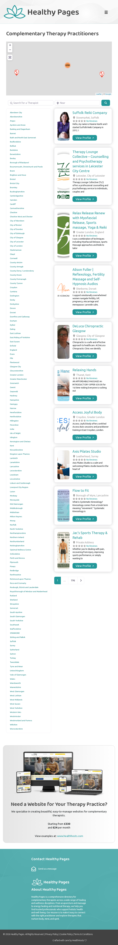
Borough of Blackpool (19, 163)
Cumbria (13, 292)
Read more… (85, 138)
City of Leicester (17, 242)
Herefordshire (16, 412)
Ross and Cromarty (18, 583)
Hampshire (14, 400)
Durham (13, 321)
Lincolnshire (15, 479)
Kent (12, 446)
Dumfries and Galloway (20, 317)
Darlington (14, 296)
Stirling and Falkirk (17, 637)
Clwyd (12, 254)
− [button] (10, 50)
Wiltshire (13, 725)
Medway (13, 496)
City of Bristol (16, 225)
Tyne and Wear (16, 666)
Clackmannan (16, 250)
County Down (16, 275)
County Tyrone (16, 283)
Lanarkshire (15, 462)
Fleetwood (14, 362)
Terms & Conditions (83, 934)
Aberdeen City (16, 112)
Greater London (17, 375)
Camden (13, 200)
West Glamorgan (17, 691)
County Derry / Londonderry (22, 271)
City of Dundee (16, 229)
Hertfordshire (15, 417)
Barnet (13, 133)
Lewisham (14, 475)
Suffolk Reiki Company (90, 113)
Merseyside (14, 500)
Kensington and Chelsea (20, 441)
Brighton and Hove (18, 175)
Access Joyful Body (87, 412)
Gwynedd (14, 391)
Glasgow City (15, 366)
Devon (13, 308)
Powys (12, 566)
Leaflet (99, 94)
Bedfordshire (15, 142)
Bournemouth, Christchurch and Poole (26, 167)
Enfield (13, 346)
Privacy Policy (51, 934)
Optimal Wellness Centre (20, 550)
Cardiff (13, 204)
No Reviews (91, 121)
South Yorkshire (16, 621)
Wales (12, 679)
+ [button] (10, 45)
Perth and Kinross (17, 558)
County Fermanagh (18, 279)
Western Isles (15, 712)
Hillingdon (14, 421)
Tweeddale (14, 662)
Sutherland (14, 650)
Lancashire (14, 466)
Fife (11, 358)
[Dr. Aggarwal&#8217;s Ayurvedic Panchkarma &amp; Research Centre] (102, 74)
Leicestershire (16, 471)
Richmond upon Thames (20, 579)
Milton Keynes (16, 516)
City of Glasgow (16, 237)
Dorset (13, 312)
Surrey (12, 645)
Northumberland (17, 541)
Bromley (13, 187)
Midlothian (14, 512)
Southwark (14, 625)
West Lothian (15, 696)
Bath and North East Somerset (23, 138)
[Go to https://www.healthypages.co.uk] (47, 11)
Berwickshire (15, 154)
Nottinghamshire (17, 546)
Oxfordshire (15, 554)
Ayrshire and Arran (18, 125)
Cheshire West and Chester (21, 217)
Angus (12, 121)
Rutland (13, 596)
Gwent (13, 387)
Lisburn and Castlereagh (20, 483)
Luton (12, 492)
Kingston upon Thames (20, 454)
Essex (12, 354)
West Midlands (16, 700)
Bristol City (14, 183)
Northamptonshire (18, 533)
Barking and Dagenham (20, 129)
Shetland (14, 600)
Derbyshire (14, 304)
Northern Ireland (17, 537)
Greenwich (14, 383)
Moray (12, 521)
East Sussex (15, 342)
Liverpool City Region (19, 487)
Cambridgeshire (16, 196)
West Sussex (15, 704)
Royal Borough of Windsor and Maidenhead (28, 591)
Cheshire (13, 212)
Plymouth (14, 562)
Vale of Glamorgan (18, 675)
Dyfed (12, 325)
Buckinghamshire (17, 192)
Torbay (13, 658)
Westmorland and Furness (21, 720)
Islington (13, 437)
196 (73, 580)
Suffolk (13, 641)
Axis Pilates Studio (87, 451)
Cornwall (13, 258)
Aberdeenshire (16, 117)
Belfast (13, 146)
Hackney (13, 396)
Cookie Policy (66, 934)
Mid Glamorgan (16, 504)
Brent (12, 171)
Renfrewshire (15, 575)
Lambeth (14, 458)
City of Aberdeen (17, 221)
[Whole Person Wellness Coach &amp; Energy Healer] (16, 72)
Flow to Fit (81, 490)
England (13, 350)
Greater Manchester (18, 379)
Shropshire (14, 604)
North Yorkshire (16, 529)
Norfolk (13, 525)
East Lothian (15, 333)
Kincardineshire (16, 450)
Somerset (14, 608)
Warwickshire (15, 687)
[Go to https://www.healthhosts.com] (59, 794)
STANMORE (15, 633)
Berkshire (14, 150)
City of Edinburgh (17, 233)
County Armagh (16, 267)
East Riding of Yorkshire (20, 337)
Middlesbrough (16, 508)
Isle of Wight (15, 433)
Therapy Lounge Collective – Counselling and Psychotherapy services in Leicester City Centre (91, 161)
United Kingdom (17, 671)
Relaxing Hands (84, 370)
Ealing (12, 329)
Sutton (13, 654)
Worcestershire (16, 729)
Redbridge (14, 570)
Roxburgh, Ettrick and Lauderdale (24, 587)
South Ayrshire (16, 612)
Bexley (13, 158)
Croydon (13, 287)
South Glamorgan (17, 616)
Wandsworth (15, 683)
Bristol (13, 179)
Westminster (15, 716)
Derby (12, 300)
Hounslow (14, 425)
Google (108, 94)
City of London (16, 246)
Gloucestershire (16, 371)
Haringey (14, 404)
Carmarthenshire (17, 208)
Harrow (13, 408)
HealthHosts (78, 940)
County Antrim (16, 262)
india (12, 429)
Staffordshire (15, 629)
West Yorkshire (16, 708)
